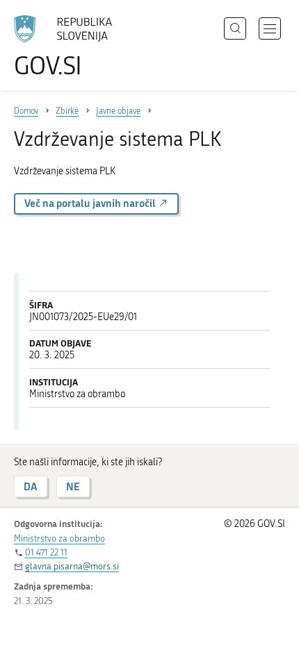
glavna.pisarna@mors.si (72, 566)
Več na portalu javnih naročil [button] (91, 203)
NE (73, 486)
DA (31, 486)
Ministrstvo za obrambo (59, 538)
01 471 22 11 (46, 552)
